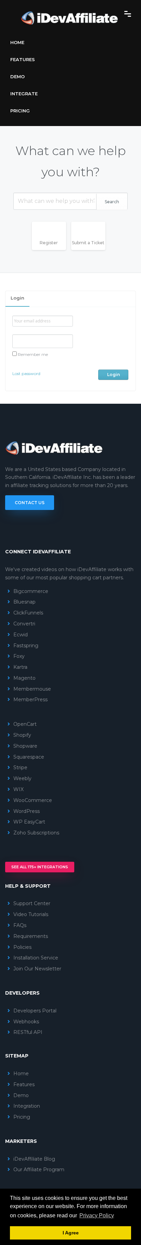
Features (22, 59)
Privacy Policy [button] (96, 1215)
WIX (18, 789)
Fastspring (25, 645)
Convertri (24, 624)
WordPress (26, 811)
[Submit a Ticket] (91, 250)
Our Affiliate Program (38, 1169)
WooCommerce (32, 800)
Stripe (20, 767)
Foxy (19, 656)
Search (112, 201)
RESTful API (27, 1032)
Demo (17, 76)
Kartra (20, 667)
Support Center (31, 903)
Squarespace (28, 757)
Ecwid (20, 635)
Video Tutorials (30, 914)
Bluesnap (24, 602)
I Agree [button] (71, 1232)
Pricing (20, 110)
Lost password (26, 373)
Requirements (30, 936)
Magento (24, 678)
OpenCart (25, 724)
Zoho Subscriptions (36, 833)
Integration (26, 1106)
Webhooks (26, 1022)
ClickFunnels (28, 613)
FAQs (19, 925)
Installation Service (35, 958)
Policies (22, 947)
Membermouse (32, 689)
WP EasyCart (29, 822)
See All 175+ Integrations (39, 866)
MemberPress (30, 699)
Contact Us (29, 502)
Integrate (24, 93)
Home (17, 42)
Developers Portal (34, 1011)
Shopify (22, 735)
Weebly (22, 778)
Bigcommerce (30, 591)
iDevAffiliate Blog (34, 1159)
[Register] (51, 250)
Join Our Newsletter (37, 969)
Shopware (25, 746)
